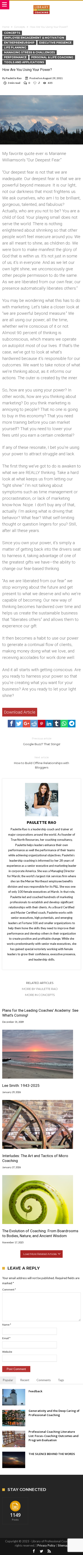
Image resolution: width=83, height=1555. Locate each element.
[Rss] (49, 1551)
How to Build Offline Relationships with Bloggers (41, 762)
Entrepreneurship (19, 42)
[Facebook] (33, 1551)
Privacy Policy (46, 1545)
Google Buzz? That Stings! (41, 741)
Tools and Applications (24, 62)
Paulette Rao (14, 78)
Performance (15, 57)
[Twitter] (41, 1551)
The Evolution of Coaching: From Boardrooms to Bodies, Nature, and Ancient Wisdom (40, 1233)
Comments (44, 1380)
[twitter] (19, 723)
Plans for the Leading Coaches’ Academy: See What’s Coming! (40, 1012)
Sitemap (63, 1545)
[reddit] (34, 723)
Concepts (19, 26)
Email (6, 1338)
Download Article (19, 712)
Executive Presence (55, 42)
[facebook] (11, 723)
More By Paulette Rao (40, 989)
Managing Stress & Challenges (29, 52)
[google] (26, 723)
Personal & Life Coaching (52, 57)
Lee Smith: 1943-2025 (21, 1085)
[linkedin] (49, 723)
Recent (24, 1380)
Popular (8, 1380)
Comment (9, 1289)
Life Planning (15, 47)
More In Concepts (40, 995)
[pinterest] (41, 723)
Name (6, 1324)
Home (5, 26)
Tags (61, 1380)
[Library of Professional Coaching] (41, 5)
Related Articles (40, 983)
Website (7, 1351)
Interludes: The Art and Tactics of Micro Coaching (35, 1158)
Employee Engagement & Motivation (34, 37)
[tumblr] (56, 723)
